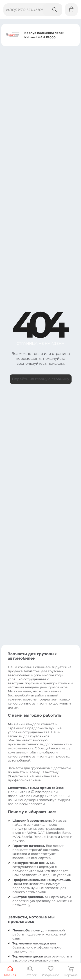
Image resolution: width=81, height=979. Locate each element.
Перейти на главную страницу (40, 379)
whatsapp (42, 792)
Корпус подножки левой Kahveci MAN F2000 (44, 35)
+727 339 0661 (56, 796)
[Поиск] (52, 9)
